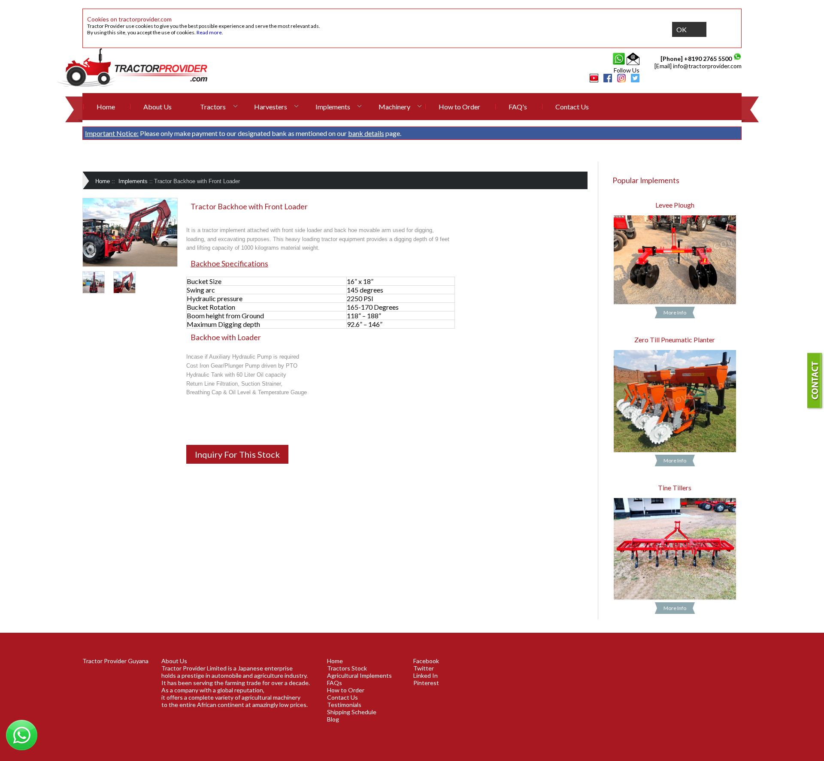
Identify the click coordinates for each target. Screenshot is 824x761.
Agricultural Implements (359, 675)
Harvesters (270, 107)
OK (681, 29)
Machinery (394, 107)
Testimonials (344, 704)
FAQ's (518, 107)
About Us (157, 107)
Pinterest (426, 682)
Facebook (426, 660)
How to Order (459, 107)
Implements (332, 107)
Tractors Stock (347, 668)
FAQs (334, 682)
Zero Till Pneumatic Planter (674, 339)
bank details (366, 133)
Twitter (423, 668)
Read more (209, 32)
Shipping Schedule (351, 712)
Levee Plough (674, 205)
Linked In (425, 675)
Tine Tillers (674, 487)
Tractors (213, 107)
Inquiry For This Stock (237, 454)
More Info (674, 312)
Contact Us (572, 107)
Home (106, 107)
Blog (333, 719)
